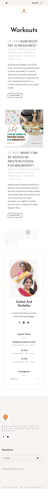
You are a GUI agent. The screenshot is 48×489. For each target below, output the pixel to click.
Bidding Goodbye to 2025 (24, 342)
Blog (27, 49)
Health (33, 49)
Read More (15, 95)
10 (7, 242)
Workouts (28, 52)
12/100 (24, 350)
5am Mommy (33, 487)
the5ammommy (15, 55)
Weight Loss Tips (15, 52)
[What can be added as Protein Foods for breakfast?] (24, 129)
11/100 (24, 358)
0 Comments (29, 55)
